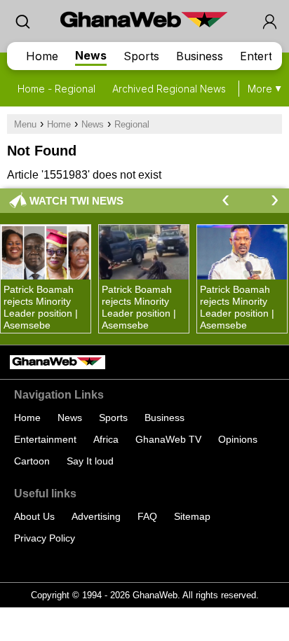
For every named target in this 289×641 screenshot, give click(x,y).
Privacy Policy (44, 538)
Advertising (96, 516)
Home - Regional (56, 89)
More (260, 89)
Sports (141, 56)
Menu (25, 124)
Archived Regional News (169, 89)
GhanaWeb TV (168, 439)
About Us (34, 516)
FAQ (147, 516)
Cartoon (32, 461)
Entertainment (45, 439)
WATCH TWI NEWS (76, 201)
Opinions (237, 439)
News (91, 55)
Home (42, 56)
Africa (106, 439)
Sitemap (192, 516)
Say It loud (90, 461)
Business (199, 56)
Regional (131, 124)
